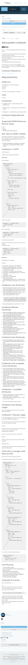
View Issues (14, 629)
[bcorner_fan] (2, 619)
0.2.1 (13, 21)
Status (18, 662)
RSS (3, 16)
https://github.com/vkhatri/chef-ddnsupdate (8, 73)
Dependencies (8, 38)
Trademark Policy (13, 662)
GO (23, 9)
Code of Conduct (5, 661)
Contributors (13, 582)
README (3, 38)
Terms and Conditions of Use (12, 661)
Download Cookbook (14, 645)
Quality (16, 38)
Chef (5, 49)
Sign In (25, 3)
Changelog (11, 38)
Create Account (18, 3)
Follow (14, 23)
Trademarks (5, 658)
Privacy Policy (20, 661)
